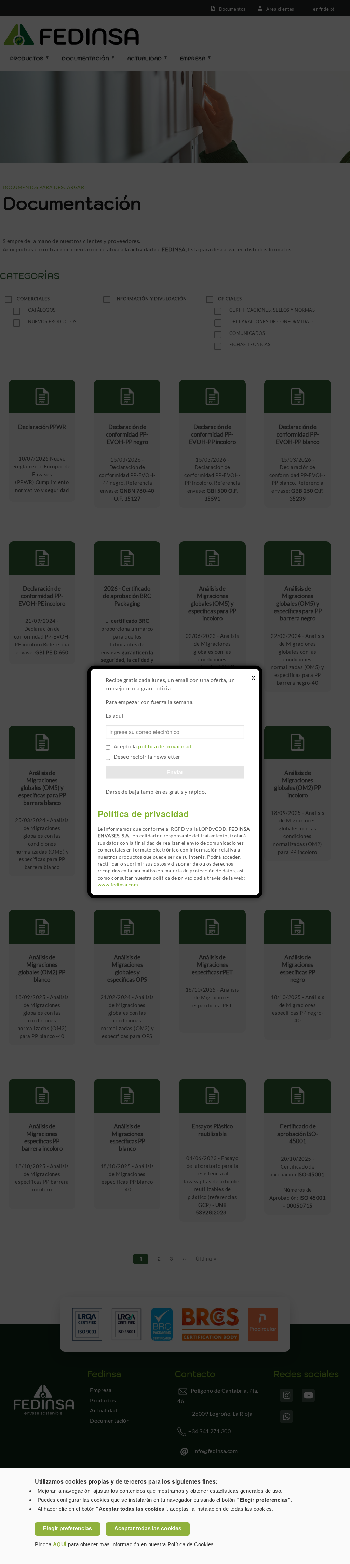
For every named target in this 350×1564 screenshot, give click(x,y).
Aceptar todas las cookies (147, 1528)
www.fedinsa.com (118, 884)
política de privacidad (165, 746)
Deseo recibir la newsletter (146, 756)
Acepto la (152, 746)
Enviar (174, 772)
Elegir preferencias (67, 1528)
